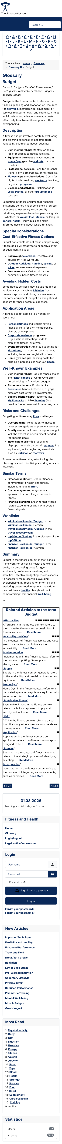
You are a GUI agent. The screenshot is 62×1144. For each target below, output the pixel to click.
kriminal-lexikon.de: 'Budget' (25, 521)
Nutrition (13, 1041)
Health (13, 1075)
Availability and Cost (15, 636)
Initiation (38, 290)
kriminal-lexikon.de (20, 525)
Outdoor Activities (19, 263)
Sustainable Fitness (15, 700)
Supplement (16, 1094)
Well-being (44, 594)
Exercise (13, 1045)
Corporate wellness (20, 335)
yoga (11, 191)
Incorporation (11, 764)
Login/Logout (13, 838)
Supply (7, 668)
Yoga (12, 1068)
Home (9, 828)
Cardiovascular (18, 1098)
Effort (34, 486)
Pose (12, 1064)
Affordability (11, 620)
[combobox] (45, 24)
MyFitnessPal (16, 400)
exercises (29, 256)
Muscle (40, 217)
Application (13, 308)
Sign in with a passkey (34, 890)
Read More (34, 632)
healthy (25, 590)
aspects (49, 445)
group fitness (43, 191)
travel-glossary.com (20, 532)
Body (11, 1034)
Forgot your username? (19, 912)
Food (12, 1087)
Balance (14, 1083)
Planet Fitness (21, 377)
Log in (31, 901)
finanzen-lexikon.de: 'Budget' (26, 544)
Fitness (12, 1053)
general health (12, 220)
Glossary (10, 833)
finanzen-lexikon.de (20, 547)
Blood (13, 1072)
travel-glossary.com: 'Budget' (26, 528)
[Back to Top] (56, 1138)
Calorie (12, 1056)
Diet (10, 1037)
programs (26, 184)
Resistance (14, 389)
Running (37, 263)
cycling (48, 263)
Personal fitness (18, 323)
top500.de (14, 540)
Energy (12, 1049)
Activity (13, 1060)
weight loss (27, 217)
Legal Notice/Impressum (20, 843)
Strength (14, 1079)
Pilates (19, 191)
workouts (41, 180)
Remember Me (17, 882)
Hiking (11, 267)
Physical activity (18, 1030)
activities (12, 108)
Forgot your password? (19, 909)
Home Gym (14, 161)
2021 (6, 716)
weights (38, 161)
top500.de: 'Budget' (20, 536)
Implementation (13, 652)
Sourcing (8, 748)
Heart (12, 1091)
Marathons (14, 350)
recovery (38, 453)
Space (51, 361)
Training (15, 1102)
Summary (11, 554)
